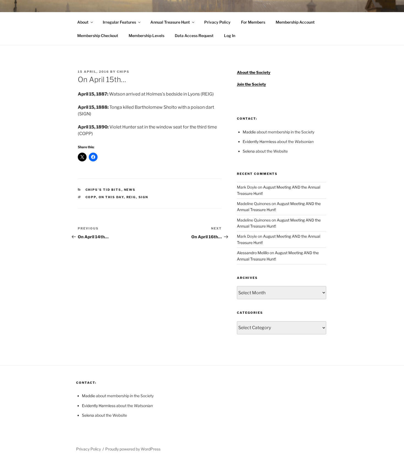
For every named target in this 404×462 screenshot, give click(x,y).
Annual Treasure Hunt (170, 22)
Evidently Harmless (259, 141)
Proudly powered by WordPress (133, 449)
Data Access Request (194, 35)
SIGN (143, 197)
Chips (123, 72)
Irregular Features (119, 22)
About (82, 22)
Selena (249, 151)
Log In (229, 35)
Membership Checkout (97, 35)
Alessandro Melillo (253, 252)
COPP (90, 197)
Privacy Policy (217, 22)
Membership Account (295, 22)
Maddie (249, 132)
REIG (131, 197)
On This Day (111, 197)
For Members (253, 22)
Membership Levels (146, 35)
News (130, 190)
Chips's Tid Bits (103, 190)
